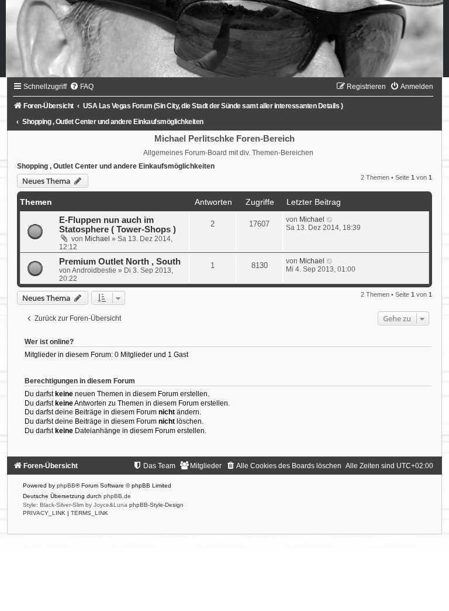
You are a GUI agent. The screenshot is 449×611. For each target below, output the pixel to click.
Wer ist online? (49, 341)
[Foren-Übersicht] (224, 38)
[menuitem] (82, 87)
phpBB (66, 485)
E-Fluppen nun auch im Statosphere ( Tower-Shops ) (117, 224)
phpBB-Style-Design (156, 505)
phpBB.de (117, 496)
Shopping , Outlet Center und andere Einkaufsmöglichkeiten (116, 166)
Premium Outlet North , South (120, 261)
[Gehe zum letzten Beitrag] (330, 219)
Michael (97, 239)
